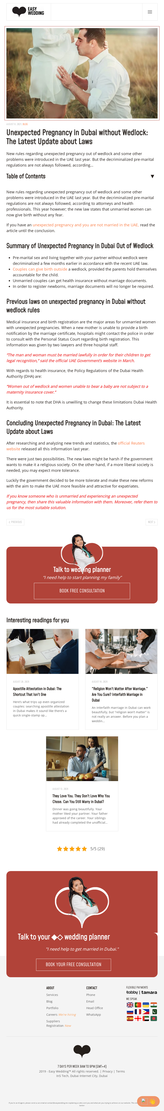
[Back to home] (29, 11)
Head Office (94, 1008)
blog (25, 124)
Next (150, 522)
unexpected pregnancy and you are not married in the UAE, (86, 224)
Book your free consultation (73, 964)
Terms (120, 1071)
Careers (61, 1015)
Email (90, 1001)
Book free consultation (82, 591)
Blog (49, 1001)
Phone (90, 995)
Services (52, 995)
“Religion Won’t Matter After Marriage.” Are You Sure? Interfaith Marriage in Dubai (120, 694)
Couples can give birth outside (40, 269)
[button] (149, 11)
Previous (16, 522)
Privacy (107, 1071)
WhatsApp (93, 1015)
